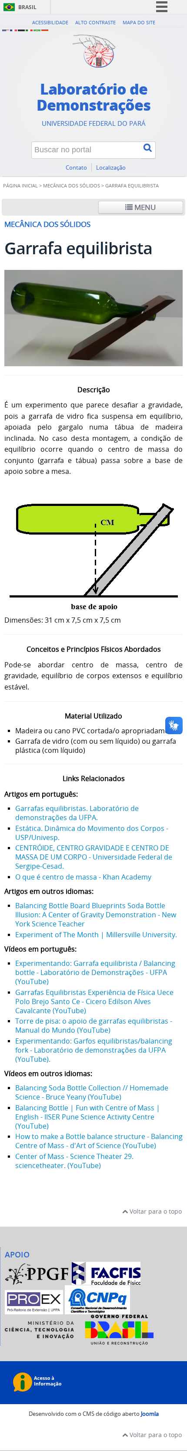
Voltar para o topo (155, 1211)
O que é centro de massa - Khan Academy (83, 877)
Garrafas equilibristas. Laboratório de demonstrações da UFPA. (77, 813)
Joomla (150, 1414)
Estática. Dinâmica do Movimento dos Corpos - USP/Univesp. (91, 833)
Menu (144, 207)
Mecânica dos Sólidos (71, 186)
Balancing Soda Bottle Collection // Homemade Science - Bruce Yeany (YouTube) (91, 1092)
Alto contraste (95, 22)
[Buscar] (148, 150)
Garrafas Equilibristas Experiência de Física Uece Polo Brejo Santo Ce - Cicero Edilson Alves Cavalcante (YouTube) (94, 1001)
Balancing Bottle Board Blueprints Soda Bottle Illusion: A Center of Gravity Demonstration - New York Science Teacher (95, 915)
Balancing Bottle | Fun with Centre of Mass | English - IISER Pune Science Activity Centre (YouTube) (87, 1117)
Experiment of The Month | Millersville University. (96, 934)
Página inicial (20, 186)
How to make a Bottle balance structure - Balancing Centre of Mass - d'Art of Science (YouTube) (99, 1141)
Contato (76, 167)
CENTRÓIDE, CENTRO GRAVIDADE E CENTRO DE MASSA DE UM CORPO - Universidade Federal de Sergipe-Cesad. (93, 857)
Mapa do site (139, 22)
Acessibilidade (50, 22)
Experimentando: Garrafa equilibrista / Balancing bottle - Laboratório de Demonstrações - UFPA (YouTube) (95, 972)
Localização (111, 167)
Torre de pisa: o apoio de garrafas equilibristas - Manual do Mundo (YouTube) (93, 1025)
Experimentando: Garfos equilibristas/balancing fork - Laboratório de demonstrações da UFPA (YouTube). (93, 1050)
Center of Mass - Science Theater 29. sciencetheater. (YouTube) (74, 1161)
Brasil (27, 7)
